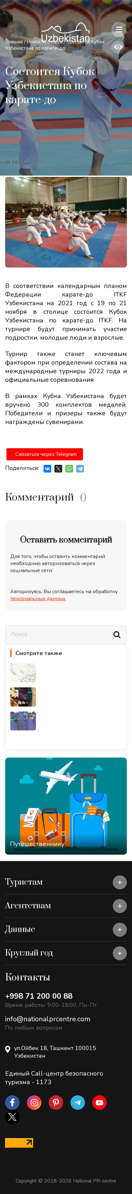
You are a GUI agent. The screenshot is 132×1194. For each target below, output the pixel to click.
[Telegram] (80, 468)
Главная (14, 42)
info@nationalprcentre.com (47, 1019)
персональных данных (38, 598)
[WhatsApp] (69, 468)
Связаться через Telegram (46, 454)
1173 (43, 1082)
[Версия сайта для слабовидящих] (118, 47)
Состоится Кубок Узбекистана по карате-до (55, 45)
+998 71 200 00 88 (38, 996)
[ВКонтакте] (47, 468)
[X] (58, 468)
